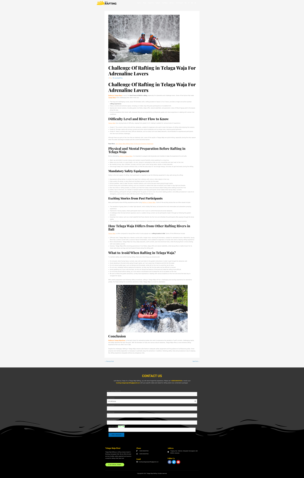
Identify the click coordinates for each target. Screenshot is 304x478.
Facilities (164, 3)
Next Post (196, 361)
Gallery (158, 3)
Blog (110, 78)
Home (139, 3)
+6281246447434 (176, 380)
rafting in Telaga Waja (125, 156)
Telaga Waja (112, 123)
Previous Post (109, 361)
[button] (180, 3)
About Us (150, 3)
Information (179, 3)
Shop (144, 3)
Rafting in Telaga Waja (148, 202)
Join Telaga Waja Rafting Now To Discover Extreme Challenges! (134, 143)
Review (172, 3)
